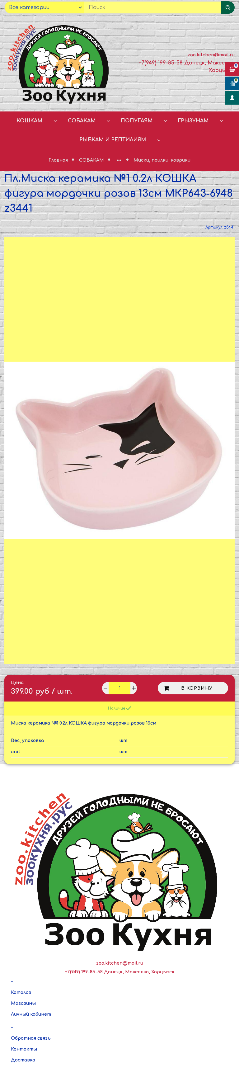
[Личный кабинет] (232, 98)
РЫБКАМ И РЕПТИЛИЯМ (112, 140)
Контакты (24, 1049)
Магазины (23, 1003)
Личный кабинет (31, 1014)
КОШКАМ (29, 121)
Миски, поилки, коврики (162, 160)
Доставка (23, 1060)
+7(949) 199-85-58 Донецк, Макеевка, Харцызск (120, 972)
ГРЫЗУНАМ (193, 121)
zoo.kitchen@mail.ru (211, 55)
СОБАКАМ (82, 121)
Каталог (21, 992)
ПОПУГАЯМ (136, 121)
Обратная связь (31, 1038)
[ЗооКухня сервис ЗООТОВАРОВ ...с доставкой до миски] (59, 63)
